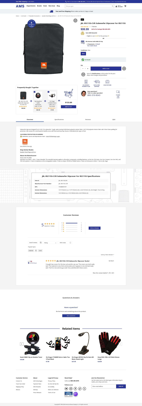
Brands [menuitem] (39, 6)
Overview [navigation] (30, 119)
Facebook (75, 388)
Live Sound (23, 16)
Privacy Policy (51, 381)
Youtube (66, 388)
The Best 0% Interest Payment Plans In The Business (98, 1)
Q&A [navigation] (113, 119)
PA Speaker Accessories (34, 16)
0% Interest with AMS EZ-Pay (94, 41)
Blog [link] (58, 6)
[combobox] (89, 6)
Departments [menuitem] (31, 6)
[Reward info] (108, 36)
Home (17, 16)
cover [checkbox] (40, 250)
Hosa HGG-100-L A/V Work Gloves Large (108, 358)
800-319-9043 (93, 95)
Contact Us (19, 381)
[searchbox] (33, 242)
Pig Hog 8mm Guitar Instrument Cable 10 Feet (38, 103)
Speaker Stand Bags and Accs (49, 16)
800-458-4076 (75, 381)
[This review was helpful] (109, 273)
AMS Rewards (37, 387)
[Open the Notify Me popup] (83, 74)
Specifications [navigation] (59, 119)
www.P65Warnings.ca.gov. (53, 136)
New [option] (83, 53)
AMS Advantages (37, 381)
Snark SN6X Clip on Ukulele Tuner (31, 357)
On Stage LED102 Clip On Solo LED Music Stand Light (83, 358)
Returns (18, 389)
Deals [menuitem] (45, 6)
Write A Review (94, 228)
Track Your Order (20, 384)
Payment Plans (37, 384)
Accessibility (51, 387)
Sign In (120, 6)
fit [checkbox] (35, 250)
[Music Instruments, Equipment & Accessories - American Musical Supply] (20, 6)
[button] (125, 6)
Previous (21, 344)
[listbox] (103, 54)
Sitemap (35, 389)
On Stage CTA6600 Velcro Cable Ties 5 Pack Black (52, 103)
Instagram (70, 388)
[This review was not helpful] (112, 273)
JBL (82, 19)
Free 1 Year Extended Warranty (119, 1)
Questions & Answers (71, 298)
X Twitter (84, 388)
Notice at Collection (53, 389)
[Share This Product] (75, 20)
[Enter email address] (105, 386)
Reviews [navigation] (88, 119)
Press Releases (37, 392)
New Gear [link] (52, 6)
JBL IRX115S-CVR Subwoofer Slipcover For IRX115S (23, 102)
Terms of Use (51, 392)
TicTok (80, 388)
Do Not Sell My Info (53, 384)
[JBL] (25, 145)
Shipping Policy (20, 387)
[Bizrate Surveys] (70, 395)
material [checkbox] (31, 250)
